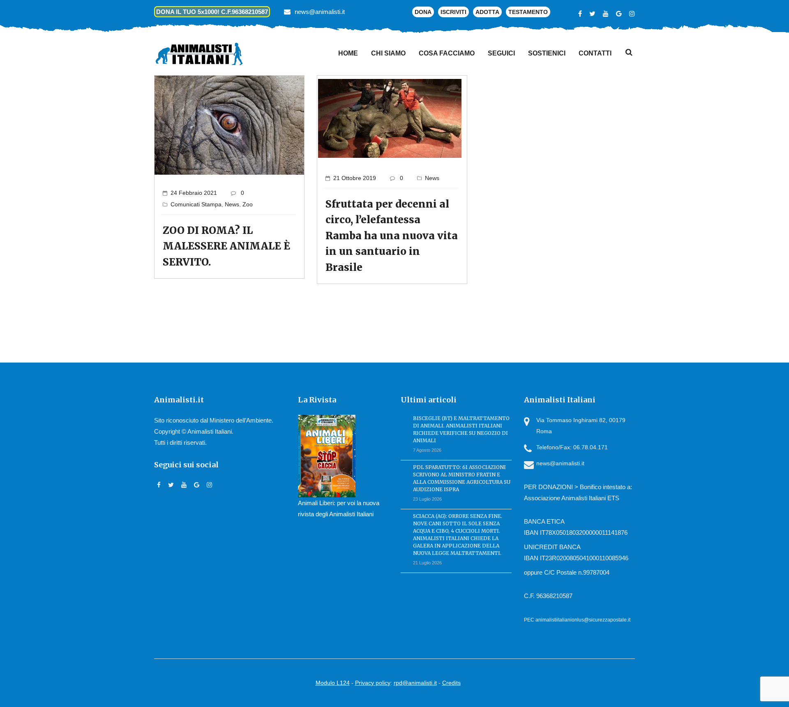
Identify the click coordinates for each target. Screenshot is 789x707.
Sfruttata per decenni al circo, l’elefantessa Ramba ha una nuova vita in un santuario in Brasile (391, 236)
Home (348, 53)
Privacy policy (372, 682)
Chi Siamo (388, 53)
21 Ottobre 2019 (354, 178)
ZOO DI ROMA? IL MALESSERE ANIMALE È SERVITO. (226, 246)
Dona (423, 12)
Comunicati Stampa (196, 204)
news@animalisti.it (320, 11)
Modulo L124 (333, 682)
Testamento (528, 12)
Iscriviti (453, 12)
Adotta (487, 12)
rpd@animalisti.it (415, 682)
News (232, 204)
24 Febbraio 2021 (194, 192)
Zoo (247, 204)
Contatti (595, 53)
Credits (451, 682)
